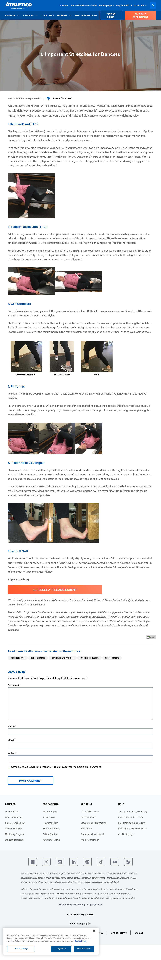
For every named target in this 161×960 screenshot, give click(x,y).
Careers (64, 5)
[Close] (94, 931)
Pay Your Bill (122, 5)
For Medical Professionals (84, 5)
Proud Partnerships (89, 839)
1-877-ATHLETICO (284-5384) (132, 811)
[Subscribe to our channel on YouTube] (114, 862)
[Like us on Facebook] (32, 862)
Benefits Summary (13, 817)
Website (12, 753)
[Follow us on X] (46, 862)
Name (12, 726)
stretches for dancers (89, 658)
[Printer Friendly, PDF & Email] (151, 637)
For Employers (106, 5)
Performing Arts (17, 658)
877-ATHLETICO (139, 5)
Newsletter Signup (51, 839)
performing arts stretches (62, 658)
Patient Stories (50, 834)
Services (28, 15)
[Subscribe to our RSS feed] (128, 862)
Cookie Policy (81, 941)
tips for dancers (112, 658)
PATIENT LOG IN (110, 15)
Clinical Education (13, 828)
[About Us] (70, 15)
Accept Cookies (84, 949)
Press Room (86, 828)
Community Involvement (92, 834)
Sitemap (139, 932)
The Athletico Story (89, 811)
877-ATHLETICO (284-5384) (80, 914)
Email (12, 739)
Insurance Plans (50, 822)
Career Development (15, 822)
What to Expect (50, 811)
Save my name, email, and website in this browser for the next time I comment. (56, 766)
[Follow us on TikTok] (101, 862)
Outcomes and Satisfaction (93, 822)
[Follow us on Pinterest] (87, 862)
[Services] (36, 15)
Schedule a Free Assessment (55, 590)
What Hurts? (49, 817)
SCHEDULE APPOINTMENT (140, 15)
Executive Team (87, 817)
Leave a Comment (62, 98)
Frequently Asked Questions (131, 822)
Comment (14, 685)
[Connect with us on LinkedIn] (73, 862)
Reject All (61, 949)
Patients (10, 15)
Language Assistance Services (132, 828)
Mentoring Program (14, 834)
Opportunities (11, 811)
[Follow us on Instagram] (60, 862)
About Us (61, 15)
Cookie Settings (125, 834)
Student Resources (14, 839)
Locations (47, 15)
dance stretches (38, 658)
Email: (130, 817)
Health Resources (86, 15)
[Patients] (18, 15)
